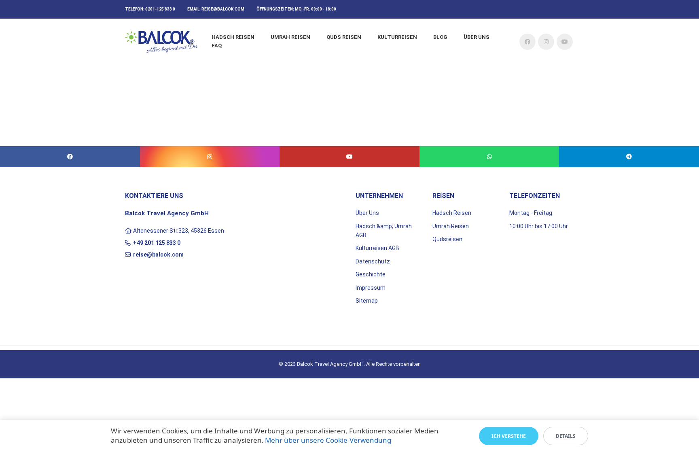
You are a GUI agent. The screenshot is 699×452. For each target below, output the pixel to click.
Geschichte (371, 274)
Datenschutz (373, 261)
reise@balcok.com (222, 9)
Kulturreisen (397, 37)
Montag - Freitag (530, 213)
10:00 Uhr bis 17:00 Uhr (538, 226)
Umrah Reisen (290, 37)
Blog (440, 37)
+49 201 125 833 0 (156, 243)
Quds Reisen (343, 37)
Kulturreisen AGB (377, 248)
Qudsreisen (447, 239)
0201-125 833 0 (160, 9)
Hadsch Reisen (233, 37)
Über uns (476, 37)
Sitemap (367, 300)
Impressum (371, 287)
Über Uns (367, 213)
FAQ (217, 45)
